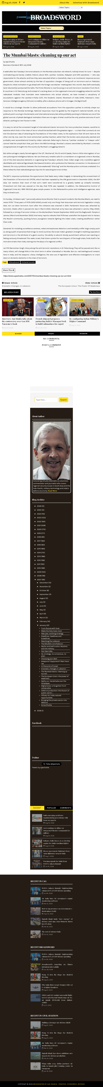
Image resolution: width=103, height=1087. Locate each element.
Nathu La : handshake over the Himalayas (53, 682)
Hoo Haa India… (47, 651)
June (42, 606)
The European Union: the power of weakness (54, 677)
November (44, 587)
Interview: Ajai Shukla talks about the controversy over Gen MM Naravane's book (17, 321)
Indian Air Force (59, 36)
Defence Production (10, 36)
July (41, 602)
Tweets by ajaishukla (40, 767)
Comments (65, 808)
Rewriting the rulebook (50, 641)
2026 (39, 506)
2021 (39, 525)
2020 (39, 529)
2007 (39, 580)
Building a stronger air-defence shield (56, 1022)
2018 (39, 537)
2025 (39, 510)
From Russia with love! (50, 628)
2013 (39, 556)
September (44, 594)
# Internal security (28, 262)
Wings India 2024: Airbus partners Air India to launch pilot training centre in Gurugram (57, 1066)
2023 (39, 518)
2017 (39, 541)
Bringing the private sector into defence (54, 701)
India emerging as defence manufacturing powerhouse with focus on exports (14, 41)
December (44, 583)
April (42, 614)
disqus (51, 334)
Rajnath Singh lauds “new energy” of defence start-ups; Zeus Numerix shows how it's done (57, 921)
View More (96, 292)
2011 (39, 564)
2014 (39, 553)
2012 (39, 560)
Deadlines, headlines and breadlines (51, 637)
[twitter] (24, 2)
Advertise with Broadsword (86, 2)
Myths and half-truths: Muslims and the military (54, 647)
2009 (39, 572)
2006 (39, 711)
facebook (83, 334)
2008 (39, 576)
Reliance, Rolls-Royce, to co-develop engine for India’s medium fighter (62, 41)
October (43, 590)
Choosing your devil (49, 659)
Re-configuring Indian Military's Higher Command (84, 320)
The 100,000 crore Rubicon (52, 644)
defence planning (34, 36)
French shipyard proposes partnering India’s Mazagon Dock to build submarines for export (51, 321)
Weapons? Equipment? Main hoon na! (55, 662)
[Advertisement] (51, 740)
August (43, 598)
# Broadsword (14, 262)
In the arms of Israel (49, 666)
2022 (39, 521)
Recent (37, 808)
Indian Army (8, 300)
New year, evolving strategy (52, 634)
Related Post (11, 292)
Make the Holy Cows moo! (51, 631)
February (43, 621)
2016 (39, 545)
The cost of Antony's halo (51, 932)
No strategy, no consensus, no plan (53, 655)
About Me (64, 2)
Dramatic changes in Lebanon (53, 669)
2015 (39, 549)
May (41, 610)
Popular (51, 808)
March (42, 618)
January (43, 625)
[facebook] (19, 2)
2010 (39, 568)
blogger (18, 334)
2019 (39, 533)
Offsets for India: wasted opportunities (51, 696)
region (80, 36)
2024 (39, 514)
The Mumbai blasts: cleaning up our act (54, 673)
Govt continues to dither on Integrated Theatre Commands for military (38, 41)
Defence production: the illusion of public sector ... (55, 692)
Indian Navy (41, 300)
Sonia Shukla (46, 705)
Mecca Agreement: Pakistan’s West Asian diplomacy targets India (87, 41)
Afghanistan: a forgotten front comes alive (53, 687)
